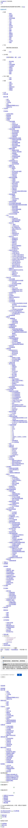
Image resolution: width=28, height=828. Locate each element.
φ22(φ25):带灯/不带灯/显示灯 (19, 257)
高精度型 (14, 241)
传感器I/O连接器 (16, 544)
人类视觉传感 (15, 212)
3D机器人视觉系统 (17, 151)
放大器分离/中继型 (17, 171)
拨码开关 (11, 268)
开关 (7, 215)
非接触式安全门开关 (17, 291)
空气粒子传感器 (16, 497)
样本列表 (8, 739)
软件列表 (8, 743)
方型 (13, 169)
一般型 (14, 224)
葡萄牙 (11, 33)
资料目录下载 (4, 736)
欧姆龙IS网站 (9, 780)
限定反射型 (15, 183)
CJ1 (13, 432)
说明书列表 (9, 744)
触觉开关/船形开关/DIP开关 (16, 269)
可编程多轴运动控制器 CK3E (19, 420)
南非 (10, 52)
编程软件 (14, 481)
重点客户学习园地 (11, 751)
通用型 (14, 365)
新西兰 (11, 67)
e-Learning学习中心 (11, 598)
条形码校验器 (15, 163)
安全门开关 (12, 286)
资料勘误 (8, 746)
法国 (10, 22)
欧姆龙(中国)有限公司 (11, 774)
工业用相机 (15, 154)
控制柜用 (14, 319)
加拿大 (11, 83)
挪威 (10, 30)
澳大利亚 (11, 61)
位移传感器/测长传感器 (15, 138)
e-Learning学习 (10, 575)
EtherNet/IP (14, 409)
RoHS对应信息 (10, 579)
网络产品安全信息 (11, 735)
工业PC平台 (12, 414)
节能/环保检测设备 (11, 489)
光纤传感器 (12, 121)
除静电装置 (12, 521)
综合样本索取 (6, 645)
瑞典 (10, 37)
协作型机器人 (12, 487)
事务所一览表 (9, 767)
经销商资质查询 (10, 573)
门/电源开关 (15, 235)
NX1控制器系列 (16, 395)
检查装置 (8, 559)
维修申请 (8, 749)
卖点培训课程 (12, 604)
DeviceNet (14, 453)
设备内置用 (15, 321)
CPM (13, 438)
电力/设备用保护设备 (14, 522)
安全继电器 (12, 300)
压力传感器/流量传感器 (15, 203)
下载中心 (5, 562)
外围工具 (11, 445)
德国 (10, 24)
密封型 (14, 230)
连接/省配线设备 (13, 533)
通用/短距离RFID (16, 465)
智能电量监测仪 (16, 494)
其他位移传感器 (16, 145)
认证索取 (8, 729)
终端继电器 (12, 324)
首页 (2, 649)
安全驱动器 (12, 315)
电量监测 (11, 490)
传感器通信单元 (16, 126)
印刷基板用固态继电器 (18, 344)
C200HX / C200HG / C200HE (19, 436)
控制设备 (8, 348)
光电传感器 (12, 129)
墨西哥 (11, 88)
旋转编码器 (12, 194)
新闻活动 (5, 607)
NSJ (13, 439)
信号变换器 (12, 386)
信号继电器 (15, 341)
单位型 (14, 530)
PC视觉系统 (15, 157)
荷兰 (10, 28)
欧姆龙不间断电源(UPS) (12, 777)
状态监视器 (12, 515)
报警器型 (14, 366)
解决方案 (5, 94)
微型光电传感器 (13, 177)
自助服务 (5, 563)
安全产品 (8, 277)
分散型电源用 (15, 525)
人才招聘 (8, 628)
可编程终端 (12, 456)
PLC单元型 (15, 371)
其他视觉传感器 (16, 156)
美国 (10, 85)
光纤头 (14, 123)
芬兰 (10, 21)
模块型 (14, 369)
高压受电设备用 (16, 524)
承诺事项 (5, 799)
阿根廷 (11, 89)
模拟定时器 (15, 351)
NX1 (13, 427)
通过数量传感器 (16, 127)
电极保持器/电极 (16, 219)
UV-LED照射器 (13, 519)
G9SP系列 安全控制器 (17, 309)
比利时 (11, 16)
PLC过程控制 (15, 442)
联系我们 (3, 764)
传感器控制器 (15, 545)
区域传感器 (15, 135)
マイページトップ (11, 637)
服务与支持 (3, 747)
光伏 (7, 104)
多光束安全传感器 (16, 283)
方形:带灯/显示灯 (16, 262)
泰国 (10, 72)
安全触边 (11, 295)
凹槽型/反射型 (15, 182)
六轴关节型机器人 (16, 480)
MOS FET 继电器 (16, 342)
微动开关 (11, 223)
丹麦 (10, 19)
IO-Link (14, 407)
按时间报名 (12, 594)
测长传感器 (15, 144)
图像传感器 (12, 148)
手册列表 (8, 741)
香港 (12, 57)
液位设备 (11, 216)
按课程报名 (12, 592)
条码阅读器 (15, 162)
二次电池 (8, 102)
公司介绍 (8, 624)
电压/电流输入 (15, 379)
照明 (13, 159)
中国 (2, 2)
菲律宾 (11, 69)
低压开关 (11, 345)
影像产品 (11, 165)
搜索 (16, 648)
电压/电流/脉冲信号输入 (18, 385)
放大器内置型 (15, 132)
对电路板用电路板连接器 (18, 551)
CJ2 (13, 434)
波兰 (10, 31)
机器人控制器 (15, 483)
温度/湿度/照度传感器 (17, 498)
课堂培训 (8, 591)
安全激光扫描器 (13, 285)
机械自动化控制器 (13, 391)
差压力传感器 (15, 500)
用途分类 (14, 188)
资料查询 (8, 569)
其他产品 (14, 174)
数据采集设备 (12, 501)
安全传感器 (12, 279)
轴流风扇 (11, 518)
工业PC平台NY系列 (17, 400)
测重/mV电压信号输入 (17, 380)
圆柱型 (14, 168)
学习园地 (5, 585)
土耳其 (11, 40)
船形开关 (14, 274)
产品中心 (3, 706)
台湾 (19, 57)
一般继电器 (12, 318)
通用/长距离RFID (16, 462)
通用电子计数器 (16, 357)
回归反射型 (15, 186)
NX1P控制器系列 (16, 397)
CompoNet (14, 452)
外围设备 (14, 136)
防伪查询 (8, 584)
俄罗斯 (11, 34)
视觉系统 (14, 484)
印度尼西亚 (12, 64)
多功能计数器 (15, 360)
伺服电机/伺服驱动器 (14, 472)
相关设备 (14, 376)
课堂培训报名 (9, 754)
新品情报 (8, 115)
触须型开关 (15, 247)
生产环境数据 (15, 506)
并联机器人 (15, 477)
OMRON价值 (9, 622)
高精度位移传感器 (16, 139)
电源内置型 (15, 133)
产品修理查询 (9, 756)
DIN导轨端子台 (16, 540)
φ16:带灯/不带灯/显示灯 (18, 256)
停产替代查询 (9, 578)
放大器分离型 (15, 130)
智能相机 (14, 153)
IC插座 (14, 554)
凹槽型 (14, 179)
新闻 (7, 615)
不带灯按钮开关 (16, 260)
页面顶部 (3, 685)
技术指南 (8, 733)
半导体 (8, 101)
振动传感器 (15, 206)
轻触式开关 (15, 273)
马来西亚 (11, 66)
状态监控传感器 (13, 213)
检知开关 (14, 232)
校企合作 (8, 630)
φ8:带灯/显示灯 (16, 253)
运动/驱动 (8, 466)
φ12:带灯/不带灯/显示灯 (18, 254)
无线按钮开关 (15, 251)
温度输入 (14, 383)
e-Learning (8, 750)
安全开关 (11, 298)
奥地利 (11, 15)
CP (12, 431)
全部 (7, 99)
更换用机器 (15, 440)
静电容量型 (15, 173)
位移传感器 (15, 141)
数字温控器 (12, 363)
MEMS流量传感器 (16, 209)
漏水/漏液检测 (15, 221)
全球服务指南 (9, 762)
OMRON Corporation (8, 795)
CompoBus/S (15, 454)
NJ (12, 430)
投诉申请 (8, 759)
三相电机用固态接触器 (18, 330)
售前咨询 (5, 643)
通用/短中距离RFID (17, 460)
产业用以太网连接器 (17, 539)
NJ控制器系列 (15, 398)
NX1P (13, 429)
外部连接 (14, 553)
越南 (10, 73)
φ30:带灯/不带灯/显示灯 (18, 259)
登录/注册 (5, 634)
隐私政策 (5, 798)
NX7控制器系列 (16, 394)
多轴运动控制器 (13, 416)
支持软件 (14, 373)
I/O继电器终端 (12, 326)
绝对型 (14, 197)
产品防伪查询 (9, 726)
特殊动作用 (15, 323)
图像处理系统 (15, 150)
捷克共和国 (12, 18)
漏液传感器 (15, 207)
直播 (7, 612)
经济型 (14, 368)
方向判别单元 (15, 198)
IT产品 (11, 457)
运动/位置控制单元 (14, 469)
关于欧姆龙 (6, 617)
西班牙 (11, 36)
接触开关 (14, 242)
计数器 (11, 356)
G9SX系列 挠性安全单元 (18, 312)
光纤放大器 (15, 124)
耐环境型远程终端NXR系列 (19, 406)
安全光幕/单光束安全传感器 (16, 280)
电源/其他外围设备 (11, 509)
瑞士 (10, 39)
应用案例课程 (12, 602)
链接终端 (14, 537)
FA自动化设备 (9, 389)
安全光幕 (14, 282)
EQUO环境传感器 (13, 495)
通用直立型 (15, 238)
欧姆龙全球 (3, 9)
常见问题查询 (9, 572)
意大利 (11, 27)
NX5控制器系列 (16, 392)
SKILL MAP (12, 601)
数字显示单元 (12, 528)
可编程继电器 (12, 388)
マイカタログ (9, 639)
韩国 (10, 79)
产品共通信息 (14, 649)
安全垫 (11, 294)
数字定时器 (15, 353)
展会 (7, 614)
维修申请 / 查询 (10, 570)
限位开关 (11, 236)
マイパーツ (9, 640)
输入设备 (14, 374)
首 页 (4, 92)
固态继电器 (12, 327)
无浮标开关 (15, 218)
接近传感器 (12, 166)
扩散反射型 (15, 185)
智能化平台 (9, 107)
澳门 (16, 57)
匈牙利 (11, 25)
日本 (10, 77)
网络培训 (8, 605)
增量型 (14, 195)
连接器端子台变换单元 (18, 534)
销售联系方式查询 (11, 576)
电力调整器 (12, 336)
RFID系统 (11, 459)
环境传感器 (15, 210)
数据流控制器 (12, 411)
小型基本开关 (15, 226)
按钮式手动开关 (16, 265)
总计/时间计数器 (16, 359)
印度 (10, 63)
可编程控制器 (12, 424)
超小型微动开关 (16, 227)
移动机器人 (12, 486)
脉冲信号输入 (15, 382)
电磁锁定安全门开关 (17, 289)
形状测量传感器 (16, 142)
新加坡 (11, 70)
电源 (10, 510)
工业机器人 (12, 475)
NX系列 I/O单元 (16, 401)
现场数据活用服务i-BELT (12, 105)
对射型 (14, 180)
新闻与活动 (3, 700)
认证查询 (8, 581)
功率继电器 (15, 339)
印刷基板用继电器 (13, 338)
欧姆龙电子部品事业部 (12, 779)
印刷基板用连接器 (13, 547)
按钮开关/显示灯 (13, 250)
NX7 (13, 426)
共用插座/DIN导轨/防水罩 (15, 557)
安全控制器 (12, 301)
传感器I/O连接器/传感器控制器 (17, 542)
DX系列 (14, 413)
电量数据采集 (15, 503)
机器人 (8, 474)
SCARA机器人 (15, 478)
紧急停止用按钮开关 (17, 266)
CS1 (13, 435)
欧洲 (10, 13)
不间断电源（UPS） (14, 516)
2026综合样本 (9, 738)
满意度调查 (9, 757)
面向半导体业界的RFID (18, 463)
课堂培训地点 (12, 595)
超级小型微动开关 (16, 229)
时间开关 (14, 354)
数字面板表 (12, 377)
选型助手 (8, 116)
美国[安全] (12, 86)
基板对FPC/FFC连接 (17, 548)
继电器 (8, 316)
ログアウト (9, 642)
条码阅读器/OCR (13, 160)
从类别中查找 (9, 113)
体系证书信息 (9, 582)
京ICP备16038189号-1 (6, 810)
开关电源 (14, 512)
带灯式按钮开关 (16, 263)
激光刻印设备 (12, 531)
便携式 (14, 492)
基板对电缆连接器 (16, 550)
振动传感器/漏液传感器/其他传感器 (18, 204)
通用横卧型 (15, 239)
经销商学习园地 (10, 600)
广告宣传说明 (6, 801)
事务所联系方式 (10, 625)
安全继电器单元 (16, 313)
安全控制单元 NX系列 (17, 404)
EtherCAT (14, 410)
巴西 (10, 82)
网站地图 (5, 802)
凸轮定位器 (12, 362)
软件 (13, 403)
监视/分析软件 (12, 504)
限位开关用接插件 (16, 245)
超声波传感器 (12, 201)
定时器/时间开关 (13, 350)
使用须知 (5, 796)
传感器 (8, 119)
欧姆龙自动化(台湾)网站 (12, 776)
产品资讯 (5, 108)
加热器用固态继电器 (17, 329)
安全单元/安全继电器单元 (15, 310)
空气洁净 (11, 507)
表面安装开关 (15, 233)
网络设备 (11, 446)
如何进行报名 (12, 597)
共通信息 (8, 118)
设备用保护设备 (16, 527)
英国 (10, 42)
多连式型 (14, 244)
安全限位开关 (15, 248)
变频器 (11, 471)
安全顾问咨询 (9, 760)
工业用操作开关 (16, 276)
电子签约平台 (9, 631)
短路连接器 (15, 556)
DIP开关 (14, 271)
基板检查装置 (12, 560)
